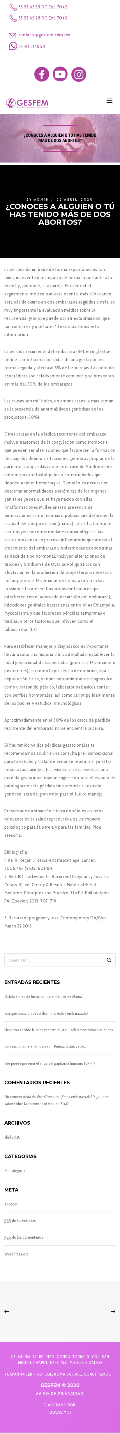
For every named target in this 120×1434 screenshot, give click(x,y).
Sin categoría (14, 1170)
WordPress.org (16, 1254)
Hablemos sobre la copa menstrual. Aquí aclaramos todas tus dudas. (59, 1029)
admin (42, 199)
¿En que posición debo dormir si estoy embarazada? (46, 1013)
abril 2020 (12, 1137)
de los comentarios (23, 1237)
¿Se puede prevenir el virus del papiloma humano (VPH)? (49, 1063)
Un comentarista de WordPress (29, 1096)
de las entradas (20, 1220)
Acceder (10, 1204)
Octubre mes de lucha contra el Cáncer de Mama (43, 996)
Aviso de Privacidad (60, 1393)
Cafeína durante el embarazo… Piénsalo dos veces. (45, 1046)
